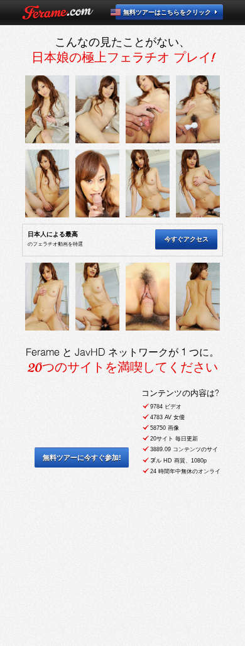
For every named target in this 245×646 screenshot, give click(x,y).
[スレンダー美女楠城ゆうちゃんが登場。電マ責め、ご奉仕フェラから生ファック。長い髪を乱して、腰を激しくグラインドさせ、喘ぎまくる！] (47, 109)
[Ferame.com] (58, 12)
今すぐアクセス (187, 239)
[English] (123, 12)
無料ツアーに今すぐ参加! (82, 457)
